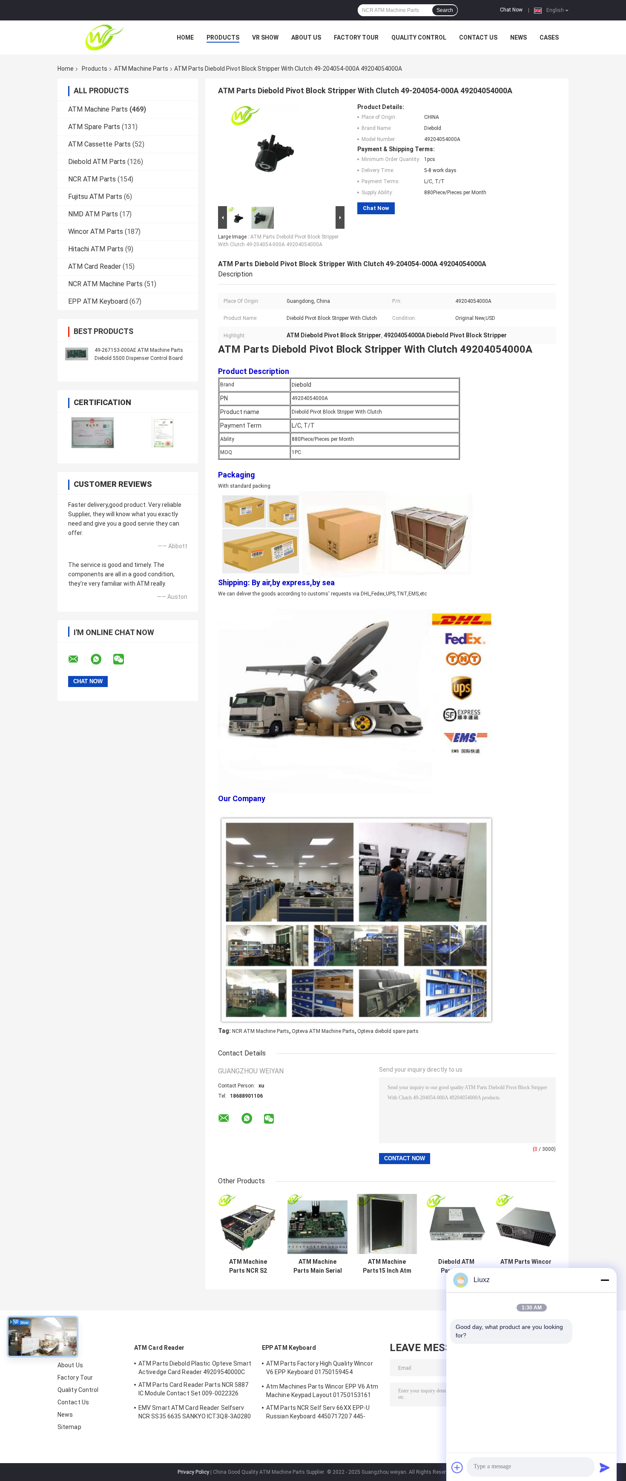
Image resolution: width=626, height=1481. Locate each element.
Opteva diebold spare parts (388, 1031)
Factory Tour (356, 37)
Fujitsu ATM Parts (95, 197)
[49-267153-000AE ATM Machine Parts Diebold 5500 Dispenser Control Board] (76, 354)
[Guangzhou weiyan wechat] (124, 659)
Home (185, 37)
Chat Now (511, 10)
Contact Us (478, 37)
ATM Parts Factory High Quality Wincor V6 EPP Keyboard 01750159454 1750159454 (319, 1369)
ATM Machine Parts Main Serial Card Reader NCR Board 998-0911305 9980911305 (317, 1266)
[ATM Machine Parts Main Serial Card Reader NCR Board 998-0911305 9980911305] (317, 1224)
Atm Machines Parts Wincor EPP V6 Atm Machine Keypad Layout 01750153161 (322, 1390)
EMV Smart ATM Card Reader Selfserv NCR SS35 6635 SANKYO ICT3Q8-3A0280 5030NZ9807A (194, 1413)
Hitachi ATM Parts (95, 249)
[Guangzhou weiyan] (104, 37)
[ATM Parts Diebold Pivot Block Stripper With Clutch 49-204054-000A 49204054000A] (277, 154)
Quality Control (418, 37)
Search (444, 10)
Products (223, 37)
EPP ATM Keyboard (98, 301)
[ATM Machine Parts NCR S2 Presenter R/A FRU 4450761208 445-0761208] (248, 1224)
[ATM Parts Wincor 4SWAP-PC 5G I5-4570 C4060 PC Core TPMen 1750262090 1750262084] (526, 1224)
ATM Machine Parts (141, 68)
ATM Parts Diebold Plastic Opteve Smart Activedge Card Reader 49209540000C (194, 1367)
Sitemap (69, 1426)
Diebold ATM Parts (97, 162)
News (518, 37)
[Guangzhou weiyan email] (78, 659)
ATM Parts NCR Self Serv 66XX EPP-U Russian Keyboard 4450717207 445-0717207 (318, 1413)
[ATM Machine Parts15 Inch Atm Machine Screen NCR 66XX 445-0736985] (387, 1224)
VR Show (265, 37)
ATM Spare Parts (94, 127)
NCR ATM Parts (92, 179)
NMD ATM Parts (93, 214)
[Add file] (457, 1467)
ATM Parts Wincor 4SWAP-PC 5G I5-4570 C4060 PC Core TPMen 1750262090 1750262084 (525, 1266)
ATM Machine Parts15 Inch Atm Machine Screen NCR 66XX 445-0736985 (387, 1266)
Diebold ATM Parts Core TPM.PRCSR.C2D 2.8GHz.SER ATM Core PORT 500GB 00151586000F (456, 1266)
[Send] (605, 1467)
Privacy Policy (193, 1472)
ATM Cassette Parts (99, 144)
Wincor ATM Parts (95, 231)
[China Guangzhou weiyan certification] (92, 432)
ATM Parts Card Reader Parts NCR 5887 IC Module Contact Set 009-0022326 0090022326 (193, 1390)
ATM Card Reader (94, 266)
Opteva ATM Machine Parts (323, 1031)
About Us (306, 37)
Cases (549, 37)
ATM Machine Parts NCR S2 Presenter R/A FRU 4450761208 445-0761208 (248, 1266)
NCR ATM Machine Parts (105, 284)
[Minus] (605, 1280)
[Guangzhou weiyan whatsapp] (101, 659)
